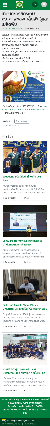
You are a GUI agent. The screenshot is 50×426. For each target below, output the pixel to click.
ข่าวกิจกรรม (23, 121)
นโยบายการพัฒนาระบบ (11, 423)
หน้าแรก (5, 28)
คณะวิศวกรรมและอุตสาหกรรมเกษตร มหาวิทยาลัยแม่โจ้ (25, 107)
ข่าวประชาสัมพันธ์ (12, 125)
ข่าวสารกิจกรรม (16, 28)
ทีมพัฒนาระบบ (30, 423)
